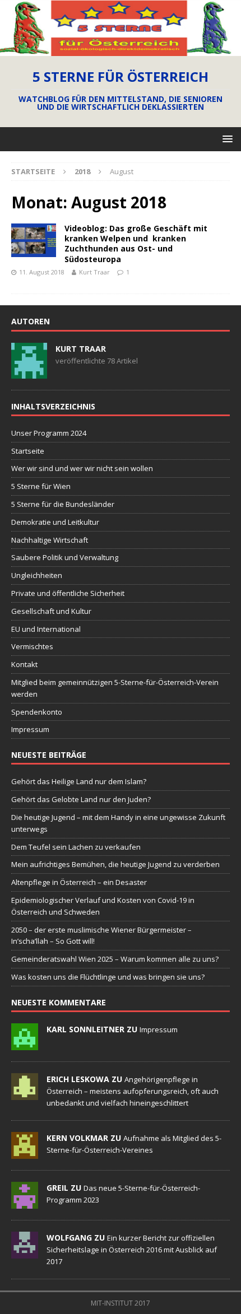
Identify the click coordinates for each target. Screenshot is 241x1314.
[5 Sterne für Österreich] (120, 49)
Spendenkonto (36, 712)
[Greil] (24, 1202)
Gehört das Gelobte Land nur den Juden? (81, 799)
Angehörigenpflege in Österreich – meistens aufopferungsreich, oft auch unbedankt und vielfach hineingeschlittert (133, 1091)
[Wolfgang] (24, 1252)
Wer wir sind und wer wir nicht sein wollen (82, 468)
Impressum (30, 729)
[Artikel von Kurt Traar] (29, 372)
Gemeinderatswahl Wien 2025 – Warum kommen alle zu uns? (115, 959)
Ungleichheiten (36, 575)
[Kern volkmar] (24, 1153)
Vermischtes (32, 646)
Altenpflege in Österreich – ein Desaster (79, 882)
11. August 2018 (41, 272)
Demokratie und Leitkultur (55, 522)
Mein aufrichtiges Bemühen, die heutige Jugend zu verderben (115, 864)
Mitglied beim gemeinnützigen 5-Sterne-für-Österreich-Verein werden (115, 688)
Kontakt (24, 664)
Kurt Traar (94, 272)
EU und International (46, 629)
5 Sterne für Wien (41, 486)
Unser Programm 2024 (48, 433)
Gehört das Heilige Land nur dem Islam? (78, 781)
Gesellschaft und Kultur (51, 611)
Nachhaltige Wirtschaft (49, 540)
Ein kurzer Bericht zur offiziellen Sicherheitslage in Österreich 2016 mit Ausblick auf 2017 (132, 1249)
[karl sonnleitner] (24, 1044)
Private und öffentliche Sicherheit (67, 593)
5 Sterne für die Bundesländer (62, 504)
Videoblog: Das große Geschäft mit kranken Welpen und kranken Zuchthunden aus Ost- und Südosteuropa (135, 243)
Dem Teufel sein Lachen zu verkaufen (76, 847)
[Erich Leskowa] (24, 1094)
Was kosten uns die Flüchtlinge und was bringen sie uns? (108, 977)
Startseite (27, 451)
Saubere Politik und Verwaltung (64, 557)
